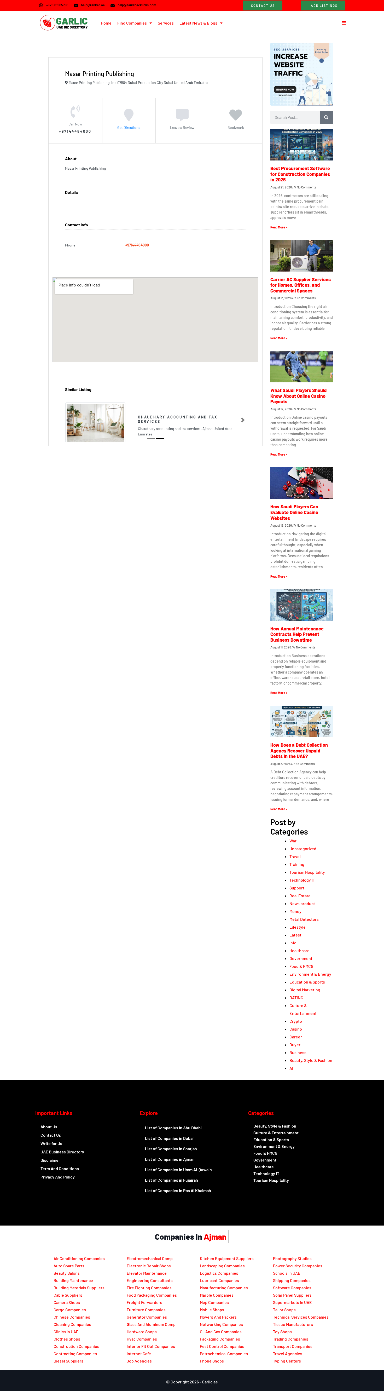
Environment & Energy (310, 974)
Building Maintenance (73, 1280)
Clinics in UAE (66, 1331)
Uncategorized (302, 848)
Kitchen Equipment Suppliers (227, 1258)
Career (295, 1036)
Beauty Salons (67, 1273)
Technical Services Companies (301, 1316)
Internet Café (139, 1353)
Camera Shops (67, 1302)
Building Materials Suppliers (79, 1287)
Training (296, 864)
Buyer (294, 1044)
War (292, 840)
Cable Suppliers (68, 1294)
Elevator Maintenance (147, 1273)
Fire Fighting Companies (149, 1287)
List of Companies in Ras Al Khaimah (178, 1190)
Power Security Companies (297, 1265)
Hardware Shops (142, 1331)
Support (296, 887)
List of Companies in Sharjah (171, 1148)
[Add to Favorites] (235, 118)
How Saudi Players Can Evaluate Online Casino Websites (294, 512)
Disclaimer (50, 1160)
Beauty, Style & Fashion (310, 1060)
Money (295, 911)
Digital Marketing (304, 989)
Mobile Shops (212, 1309)
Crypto (295, 1021)
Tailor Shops (284, 1309)
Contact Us (50, 1135)
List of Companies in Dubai (169, 1138)
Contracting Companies (75, 1353)
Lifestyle (297, 926)
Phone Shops (212, 1360)
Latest (295, 934)
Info (292, 942)
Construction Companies (76, 1346)
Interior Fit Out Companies (151, 1346)
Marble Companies (217, 1294)
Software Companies (292, 1287)
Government (300, 958)
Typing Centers (287, 1360)
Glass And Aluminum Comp (151, 1324)
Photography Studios (292, 1258)
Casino (295, 1028)
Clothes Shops (67, 1338)
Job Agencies (139, 1360)
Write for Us (51, 1143)
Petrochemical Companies (224, 1353)
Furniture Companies (146, 1309)
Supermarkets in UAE (292, 1302)
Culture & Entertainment (276, 1132)
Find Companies (132, 22)
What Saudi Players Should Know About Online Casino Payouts (298, 395)
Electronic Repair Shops (149, 1265)
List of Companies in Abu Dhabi (173, 1127)
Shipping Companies (292, 1280)
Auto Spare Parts (69, 1265)
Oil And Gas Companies (221, 1331)
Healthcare (299, 950)
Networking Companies (221, 1324)
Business (297, 1052)
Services (166, 22)
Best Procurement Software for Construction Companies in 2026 (300, 173)
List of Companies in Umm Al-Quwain (178, 1169)
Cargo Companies (70, 1309)
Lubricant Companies (219, 1280)
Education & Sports (307, 981)
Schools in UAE (286, 1273)
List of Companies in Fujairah (171, 1179)
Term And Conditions (59, 1168)
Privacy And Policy (57, 1176)
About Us (48, 1126)
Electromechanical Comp (150, 1258)
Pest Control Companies (222, 1346)
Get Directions (128, 127)
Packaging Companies (220, 1338)
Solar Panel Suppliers (292, 1294)
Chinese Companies (72, 1316)
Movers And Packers (218, 1316)
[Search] (326, 117)
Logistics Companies (219, 1273)
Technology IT (302, 879)
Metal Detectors (304, 919)
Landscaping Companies (222, 1265)
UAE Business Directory (62, 1151)
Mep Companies (214, 1302)
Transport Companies (292, 1346)
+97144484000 (137, 245)
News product (302, 903)
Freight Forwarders (144, 1302)
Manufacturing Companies (224, 1287)
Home (106, 22)
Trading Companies (290, 1338)
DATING (296, 997)
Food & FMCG (301, 966)
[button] (68, 420)
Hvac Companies (142, 1338)
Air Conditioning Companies (79, 1258)
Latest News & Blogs (198, 22)
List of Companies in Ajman (170, 1159)
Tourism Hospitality (307, 872)
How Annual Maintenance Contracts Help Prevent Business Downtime (297, 634)
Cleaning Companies (72, 1324)
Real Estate (300, 895)
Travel (295, 856)
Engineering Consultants (150, 1280)
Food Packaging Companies (152, 1294)
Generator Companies (147, 1316)
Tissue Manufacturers (293, 1324)
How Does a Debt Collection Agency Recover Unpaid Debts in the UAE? (299, 750)
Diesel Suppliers (68, 1360)
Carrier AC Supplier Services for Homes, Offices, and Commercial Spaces (300, 285)
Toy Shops (282, 1331)
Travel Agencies (287, 1353)
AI (291, 1068)
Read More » (278, 227)
